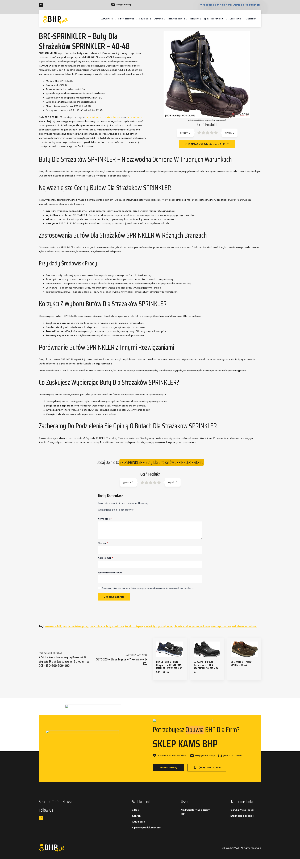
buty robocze (134, 117)
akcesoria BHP (53, 626)
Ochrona (158, 18)
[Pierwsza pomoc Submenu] (187, 18)
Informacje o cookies (242, 815)
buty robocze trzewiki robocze (103, 117)
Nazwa (103, 543)
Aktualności (107, 18)
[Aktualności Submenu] (115, 18)
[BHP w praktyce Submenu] (136, 18)
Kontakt (136, 815)
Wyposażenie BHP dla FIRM (215, 4)
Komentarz (105, 518)
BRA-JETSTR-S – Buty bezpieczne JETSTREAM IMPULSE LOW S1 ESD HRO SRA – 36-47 (169, 666)
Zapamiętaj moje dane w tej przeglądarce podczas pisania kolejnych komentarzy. (148, 588)
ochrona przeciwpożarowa (215, 626)
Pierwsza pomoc (176, 18)
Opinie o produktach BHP (247, 4)
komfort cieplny (134, 626)
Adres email (105, 557)
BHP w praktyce (126, 18)
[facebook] (41, 5)
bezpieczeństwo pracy (75, 626)
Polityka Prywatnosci (241, 810)
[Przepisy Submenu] (201, 18)
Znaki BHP (251, 18)
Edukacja (143, 18)
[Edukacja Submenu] (150, 18)
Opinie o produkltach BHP (146, 827)
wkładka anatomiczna (244, 626)
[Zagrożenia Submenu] (243, 18)
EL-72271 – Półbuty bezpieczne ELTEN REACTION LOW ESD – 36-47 (206, 666)
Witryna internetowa (110, 572)
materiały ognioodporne (158, 626)
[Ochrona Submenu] (165, 18)
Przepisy (194, 18)
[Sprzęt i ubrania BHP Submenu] (226, 18)
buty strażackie (115, 626)
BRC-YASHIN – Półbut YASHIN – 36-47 (241, 663)
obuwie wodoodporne (186, 626)
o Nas (135, 810)
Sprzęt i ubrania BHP (214, 18)
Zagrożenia (235, 18)
